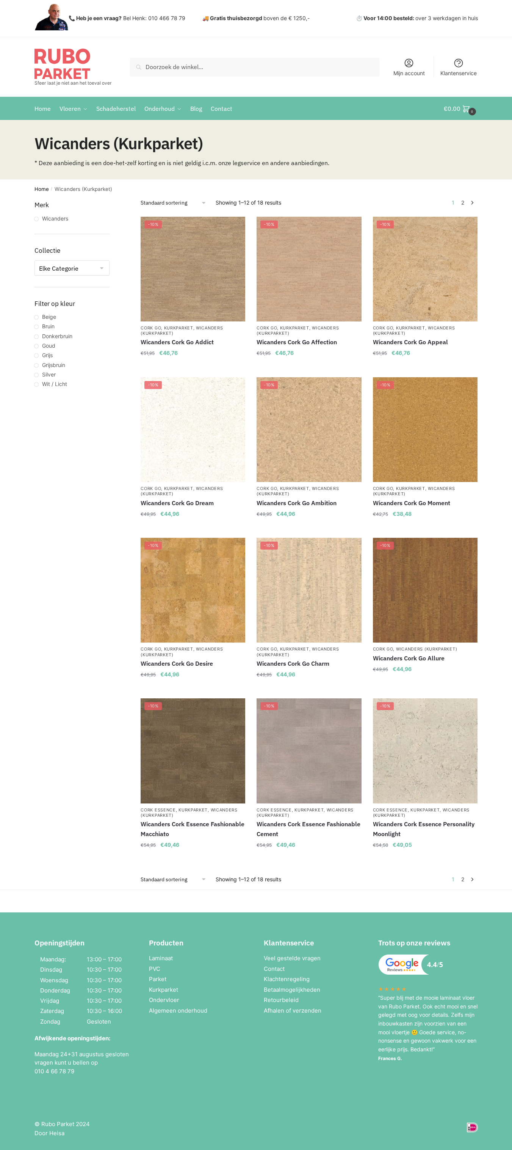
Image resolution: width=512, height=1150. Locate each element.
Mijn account (409, 73)
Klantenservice (458, 73)
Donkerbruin (57, 336)
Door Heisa (49, 1133)
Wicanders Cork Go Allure (409, 658)
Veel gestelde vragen (292, 958)
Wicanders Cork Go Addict (177, 342)
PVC (154, 968)
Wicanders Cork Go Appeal (410, 342)
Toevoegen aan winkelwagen (192, 368)
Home (41, 189)
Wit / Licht (54, 384)
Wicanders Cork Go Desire (177, 663)
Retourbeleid (281, 999)
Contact (274, 968)
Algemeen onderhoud (178, 1010)
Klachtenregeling (287, 979)
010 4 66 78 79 (54, 1071)
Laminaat (161, 958)
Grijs (47, 355)
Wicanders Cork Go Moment (411, 503)
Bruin (48, 326)
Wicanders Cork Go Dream (177, 503)
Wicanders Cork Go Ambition (297, 503)
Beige (49, 316)
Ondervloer (164, 999)
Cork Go (151, 328)
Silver (49, 374)
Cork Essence (158, 810)
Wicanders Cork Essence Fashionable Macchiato (192, 829)
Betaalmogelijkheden (292, 989)
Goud (48, 345)
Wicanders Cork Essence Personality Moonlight (423, 829)
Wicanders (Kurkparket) (426, 649)
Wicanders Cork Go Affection (297, 342)
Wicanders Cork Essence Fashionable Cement (308, 829)
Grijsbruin (53, 365)
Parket (157, 979)
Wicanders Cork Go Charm (293, 663)
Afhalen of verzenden (292, 1010)
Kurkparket (178, 328)
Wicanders (55, 218)
